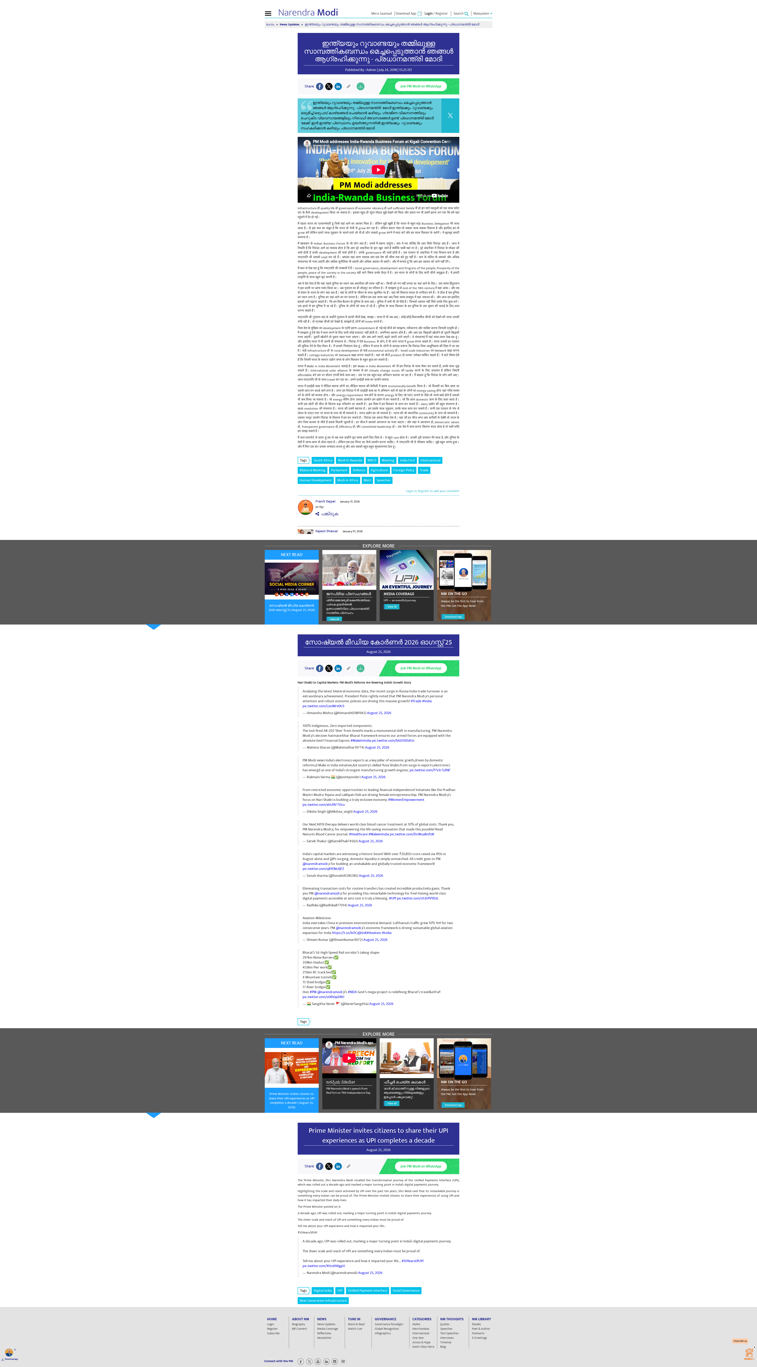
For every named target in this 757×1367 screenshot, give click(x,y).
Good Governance (406, 1290)
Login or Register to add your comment (432, 491)
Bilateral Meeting (312, 470)
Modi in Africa (347, 480)
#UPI (392, 898)
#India (427, 701)
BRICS (372, 460)
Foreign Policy (403, 470)
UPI (339, 1290)
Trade (424, 470)
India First (407, 460)
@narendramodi (315, 864)
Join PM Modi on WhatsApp (421, 86)
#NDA (352, 992)
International (430, 460)
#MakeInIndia (361, 740)
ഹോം (270, 24)
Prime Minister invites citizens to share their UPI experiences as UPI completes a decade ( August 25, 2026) (291, 1100)
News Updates (290, 24)
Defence (359, 470)
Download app (11, 1359)
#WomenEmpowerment (406, 800)
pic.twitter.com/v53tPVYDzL (417, 898)
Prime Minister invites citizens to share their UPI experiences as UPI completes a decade (378, 1135)
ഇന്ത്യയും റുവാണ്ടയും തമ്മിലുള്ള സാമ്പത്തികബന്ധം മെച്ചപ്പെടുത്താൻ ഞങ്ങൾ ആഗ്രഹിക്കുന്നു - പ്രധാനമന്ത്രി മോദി (378, 51)
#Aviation (374, 933)
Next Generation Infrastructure (323, 1301)
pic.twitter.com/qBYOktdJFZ (323, 869)
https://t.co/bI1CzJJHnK (349, 933)
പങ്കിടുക (328, 514)
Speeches (384, 480)
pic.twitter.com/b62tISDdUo (393, 740)
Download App (453, 616)
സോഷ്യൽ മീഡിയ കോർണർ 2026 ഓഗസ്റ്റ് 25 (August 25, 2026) (291, 608)
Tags (303, 460)
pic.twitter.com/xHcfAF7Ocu (324, 805)
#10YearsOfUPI (413, 1261)
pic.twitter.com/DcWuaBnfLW (412, 834)
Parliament (339, 470)
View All (334, 619)
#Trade (416, 701)
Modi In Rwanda (350, 460)
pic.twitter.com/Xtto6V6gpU (324, 1266)
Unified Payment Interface (367, 1290)
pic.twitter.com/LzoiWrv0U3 (323, 706)
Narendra (308, 13)
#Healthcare (358, 834)
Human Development (316, 480)
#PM (313, 992)
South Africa (323, 460)
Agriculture (379, 470)
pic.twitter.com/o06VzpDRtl (323, 997)
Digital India (323, 1290)
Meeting (388, 460)
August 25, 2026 (379, 713)
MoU (367, 480)
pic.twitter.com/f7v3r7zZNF (430, 770)
